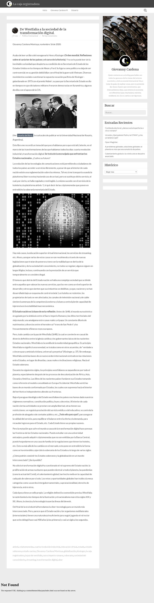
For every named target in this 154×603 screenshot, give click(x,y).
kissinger (81, 551)
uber (60, 559)
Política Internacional (30, 36)
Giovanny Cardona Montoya (50, 551)
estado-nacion (29, 551)
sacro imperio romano (53, 555)
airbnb (16, 546)
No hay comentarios (49, 36)
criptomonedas (26, 546)
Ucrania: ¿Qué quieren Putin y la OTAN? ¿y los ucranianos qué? (124, 136)
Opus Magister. (111, 142)
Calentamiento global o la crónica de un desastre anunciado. (125, 154)
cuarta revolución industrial (47, 546)
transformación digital (47, 559)
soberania (68, 555)
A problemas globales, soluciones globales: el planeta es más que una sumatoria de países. (123, 147)
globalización (70, 551)
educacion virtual (69, 546)
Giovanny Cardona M (59, 10)
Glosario (74, 10)
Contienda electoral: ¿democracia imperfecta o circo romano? (124, 129)
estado (81, 546)
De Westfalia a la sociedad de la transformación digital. (43, 31)
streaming (31, 559)
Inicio (45, 10)
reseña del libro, (25, 135)
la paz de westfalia (33, 555)
